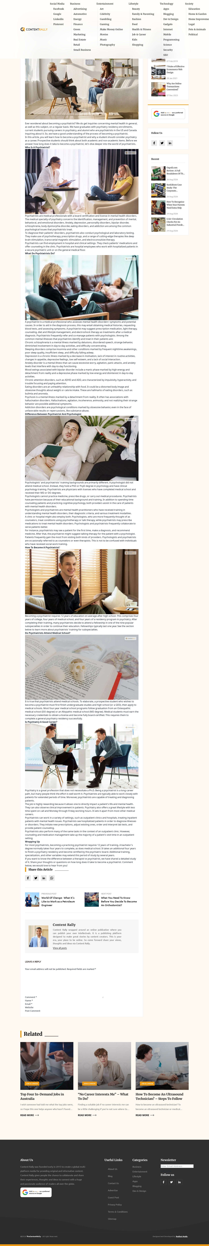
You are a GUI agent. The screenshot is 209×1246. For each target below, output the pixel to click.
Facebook (58, 8)
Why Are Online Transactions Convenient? (174, 86)
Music (103, 39)
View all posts (60, 947)
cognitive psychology (74, 503)
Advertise (113, 1190)
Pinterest (58, 24)
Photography (107, 44)
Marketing (80, 34)
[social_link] (154, 143)
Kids (134, 39)
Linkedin (58, 19)
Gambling (105, 19)
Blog (110, 1176)
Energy (78, 19)
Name (29, 1000)
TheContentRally (34, 1236)
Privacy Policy (115, 1204)
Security (168, 49)
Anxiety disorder (34, 362)
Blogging (168, 14)
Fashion (136, 19)
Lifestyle (133, 3)
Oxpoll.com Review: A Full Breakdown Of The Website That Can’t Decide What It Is (175, 173)
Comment (31, 996)
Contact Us (113, 1183)
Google (57, 14)
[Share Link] (28, 878)
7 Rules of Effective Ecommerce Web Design (175, 69)
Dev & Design (171, 19)
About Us (112, 1168)
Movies (104, 34)
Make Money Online (111, 29)
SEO (165, 55)
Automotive (80, 14)
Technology (166, 3)
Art (102, 8)
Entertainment (105, 3)
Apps (166, 8)
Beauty (136, 8)
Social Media (57, 3)
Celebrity (105, 14)
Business (75, 3)
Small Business (82, 49)
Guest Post (113, 1197)
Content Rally (64, 925)
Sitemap (112, 1218)
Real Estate (80, 39)
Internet (168, 29)
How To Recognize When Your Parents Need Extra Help (176, 205)
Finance (78, 24)
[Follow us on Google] (168, 113)
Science (167, 44)
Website (29, 1007)
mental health (117, 123)
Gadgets (168, 24)
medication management (55, 834)
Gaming (104, 24)
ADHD (68, 379)
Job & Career (139, 34)
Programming (171, 39)
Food (134, 24)
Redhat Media (182, 1236)
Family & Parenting (143, 14)
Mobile (167, 34)
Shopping (137, 44)
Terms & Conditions (118, 1211)
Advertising (80, 8)
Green (77, 29)
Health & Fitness (141, 29)
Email (28, 1003)
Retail (77, 44)
